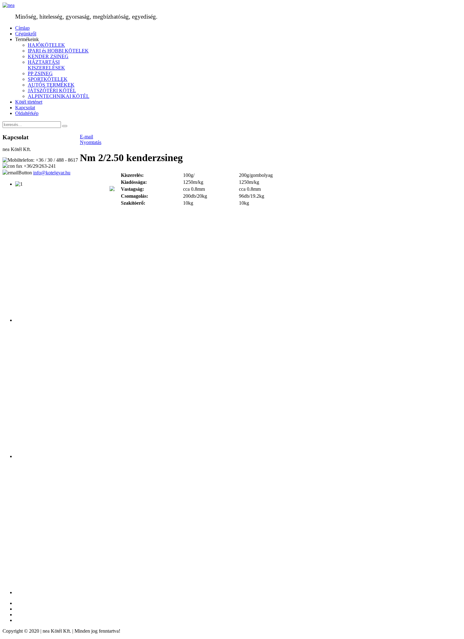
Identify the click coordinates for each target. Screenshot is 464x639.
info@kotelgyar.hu (51, 172)
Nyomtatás (90, 142)
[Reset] (64, 126)
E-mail (86, 136)
